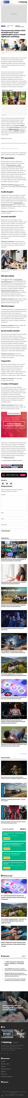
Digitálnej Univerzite (9, 457)
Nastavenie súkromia (6, 1076)
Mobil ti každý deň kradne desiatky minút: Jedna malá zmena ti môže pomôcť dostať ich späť (13, 944)
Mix (4, 891)
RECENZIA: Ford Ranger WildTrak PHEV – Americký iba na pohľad (13, 800)
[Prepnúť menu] (2, 2)
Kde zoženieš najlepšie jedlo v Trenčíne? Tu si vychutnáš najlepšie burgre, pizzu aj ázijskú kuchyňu (13, 920)
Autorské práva (5, 1063)
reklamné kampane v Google (14, 165)
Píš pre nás (4, 1074)
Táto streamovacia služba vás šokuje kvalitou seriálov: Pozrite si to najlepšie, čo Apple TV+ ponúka (14, 778)
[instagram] (7, 1053)
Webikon (21, 1094)
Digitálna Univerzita (6, 467)
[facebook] (1, 1053)
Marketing (15, 467)
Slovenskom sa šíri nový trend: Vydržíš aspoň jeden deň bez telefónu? (13, 1008)
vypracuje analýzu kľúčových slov (9, 290)
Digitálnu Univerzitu (14, 129)
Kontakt (3, 1061)
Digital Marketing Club (17, 465)
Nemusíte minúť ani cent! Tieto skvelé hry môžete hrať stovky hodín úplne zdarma (13, 822)
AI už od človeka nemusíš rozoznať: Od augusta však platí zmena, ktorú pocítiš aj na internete (13, 897)
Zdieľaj (7, 2)
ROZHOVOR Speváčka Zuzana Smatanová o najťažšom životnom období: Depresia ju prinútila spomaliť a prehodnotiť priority (16, 975)
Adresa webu (4, 524)
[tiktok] (10, 1053)
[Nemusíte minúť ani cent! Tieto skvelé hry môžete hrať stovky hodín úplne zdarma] (14, 812)
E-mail (2, 518)
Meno (2, 512)
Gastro (5, 915)
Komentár (3, 494)
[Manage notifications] (2, 1096)
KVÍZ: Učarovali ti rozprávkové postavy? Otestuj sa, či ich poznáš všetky (14, 963)
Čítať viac (7, 1015)
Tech (4, 26)
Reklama (3, 1071)
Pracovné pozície (8, 829)
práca (21, 467)
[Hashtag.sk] (22, 2)
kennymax (11, 1094)
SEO (6, 279)
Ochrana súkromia (6, 1069)
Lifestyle (4, 465)
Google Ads (17, 184)
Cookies (3, 1066)
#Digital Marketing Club (19, 26)
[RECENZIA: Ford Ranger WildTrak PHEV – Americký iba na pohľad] (14, 790)
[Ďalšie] (25, 1033)
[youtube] (4, 1053)
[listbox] (22, 956)
